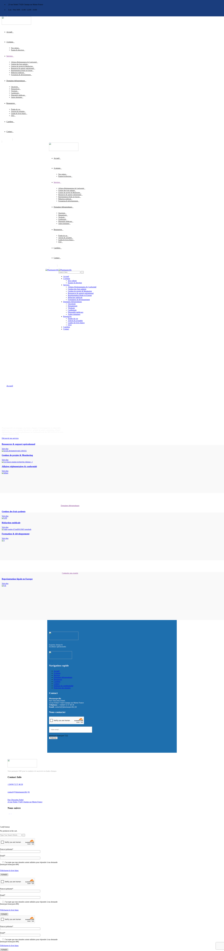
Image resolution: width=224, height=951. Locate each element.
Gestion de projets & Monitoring (22, 66)
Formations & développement (21, 75)
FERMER (4, 875)
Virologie (14, 91)
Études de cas (15, 109)
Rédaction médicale (17, 73)
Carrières (9, 122)
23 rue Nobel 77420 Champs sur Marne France (25, 802)
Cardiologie (15, 93)
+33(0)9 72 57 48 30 (15, 784)
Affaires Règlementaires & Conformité (24, 62)
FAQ (12, 116)
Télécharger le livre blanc (9, 870)
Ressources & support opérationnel (22, 68)
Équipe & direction (17, 50)
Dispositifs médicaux (18, 95)
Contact (9, 132)
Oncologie (14, 87)
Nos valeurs (15, 48)
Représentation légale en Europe (21, 70)
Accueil (9, 32)
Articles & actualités (17, 111)
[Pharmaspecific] (52, 270)
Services (9, 56)
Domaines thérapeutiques (15, 81)
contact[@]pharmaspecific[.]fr (19, 792)
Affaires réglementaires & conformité (19, 466)
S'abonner (53, 738)
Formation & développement (15, 534)
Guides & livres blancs (18, 113)
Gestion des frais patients (19, 64)
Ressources (10, 103)
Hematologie (15, 89)
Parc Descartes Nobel (15, 800)
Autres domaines (16, 97)
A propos (9, 42)
